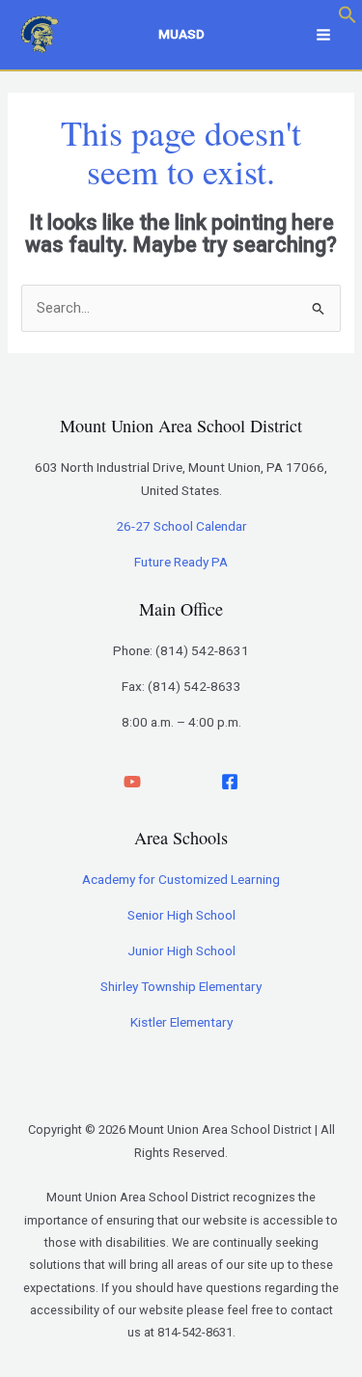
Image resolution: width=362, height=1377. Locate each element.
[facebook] (230, 781)
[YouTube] (132, 781)
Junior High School (181, 950)
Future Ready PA (181, 561)
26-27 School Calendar (181, 526)
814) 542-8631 (204, 650)
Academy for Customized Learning (181, 879)
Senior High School (181, 915)
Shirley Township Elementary (181, 986)
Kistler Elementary (181, 1022)
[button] (347, 19)
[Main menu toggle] (323, 34)
